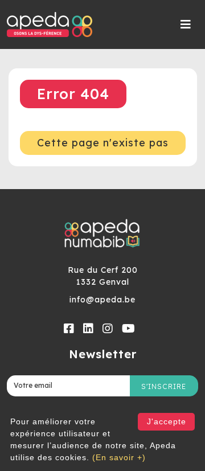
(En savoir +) (119, 457)
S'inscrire (163, 386)
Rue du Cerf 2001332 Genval (103, 276)
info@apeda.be (102, 299)
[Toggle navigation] (186, 24)
